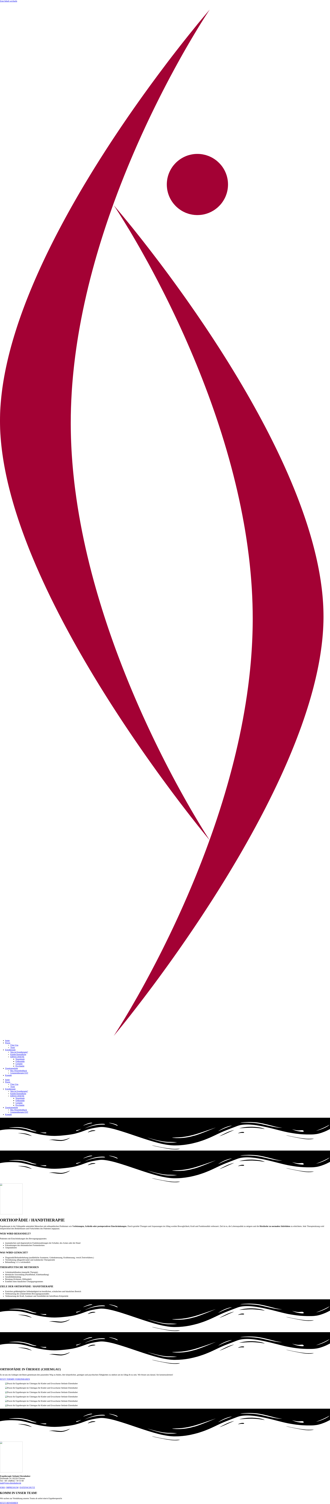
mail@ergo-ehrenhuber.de (10, 1483)
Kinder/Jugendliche (18, 1054)
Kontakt (8, 1075)
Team (12, 1047)
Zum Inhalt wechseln (8, 1)
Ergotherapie (10, 1050)
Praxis (7, 1043)
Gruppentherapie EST (19, 1073)
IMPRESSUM (12, 1487)
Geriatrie (19, 1064)
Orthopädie (20, 1061)
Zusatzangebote (11, 1068)
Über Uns (14, 1045)
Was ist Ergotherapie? (19, 1052)
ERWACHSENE (17, 1057)
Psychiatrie (19, 1066)
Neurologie (20, 1059)
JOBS (2, 1487)
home (7, 1040)
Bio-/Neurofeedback (18, 1071)
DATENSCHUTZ (27, 1487)
